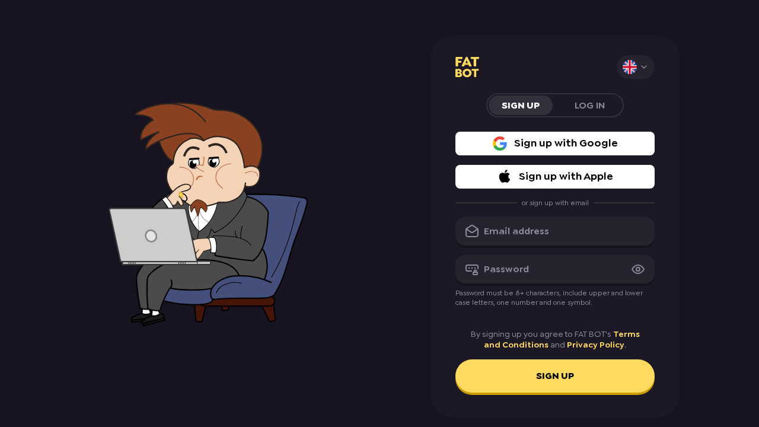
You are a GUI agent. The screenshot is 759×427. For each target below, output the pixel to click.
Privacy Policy (595, 344)
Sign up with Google (566, 143)
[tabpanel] (555, 262)
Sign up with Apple (566, 176)
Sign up (555, 375)
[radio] (521, 105)
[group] (555, 105)
